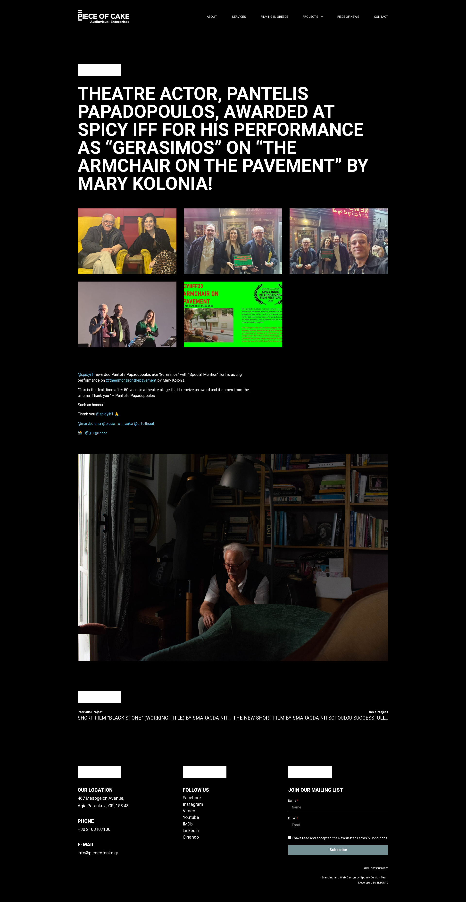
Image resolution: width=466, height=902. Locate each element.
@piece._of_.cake (117, 423)
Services (239, 16)
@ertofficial (144, 423)
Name (292, 800)
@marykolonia (89, 423)
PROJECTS (310, 16)
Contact (381, 16)
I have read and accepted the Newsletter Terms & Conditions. (340, 838)
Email (292, 818)
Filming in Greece (274, 16)
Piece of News (348, 16)
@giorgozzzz (96, 432)
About (212, 16)
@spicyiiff (86, 374)
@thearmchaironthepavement (131, 380)
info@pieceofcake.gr (98, 852)
